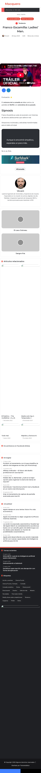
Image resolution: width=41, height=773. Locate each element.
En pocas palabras (13, 19)
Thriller (13, 600)
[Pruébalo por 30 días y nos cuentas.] (20, 159)
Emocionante (6, 590)
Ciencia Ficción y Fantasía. (10, 583)
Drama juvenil (26, 587)
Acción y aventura (8, 580)
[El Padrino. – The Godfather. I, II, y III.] (11, 339)
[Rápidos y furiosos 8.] (30, 428)
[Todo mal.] (11, 428)
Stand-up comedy (27, 19)
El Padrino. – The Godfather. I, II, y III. (8, 417)
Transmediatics (24, 765)
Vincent (7, 36)
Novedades (6, 594)
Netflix (23, 14)
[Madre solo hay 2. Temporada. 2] (30, 339)
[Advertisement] (20, 51)
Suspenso (5, 600)
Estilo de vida (23, 590)
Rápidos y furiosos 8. (29, 436)
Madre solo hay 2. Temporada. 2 (27, 417)
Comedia (20, 169)
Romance (27, 597)
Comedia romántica (8, 587)
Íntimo (19, 600)
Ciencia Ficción (20, 580)
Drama (18, 587)
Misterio (32, 590)
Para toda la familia (17, 594)
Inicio (18, 14)
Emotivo (15, 590)
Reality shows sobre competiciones (12, 597)
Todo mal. (5, 436)
